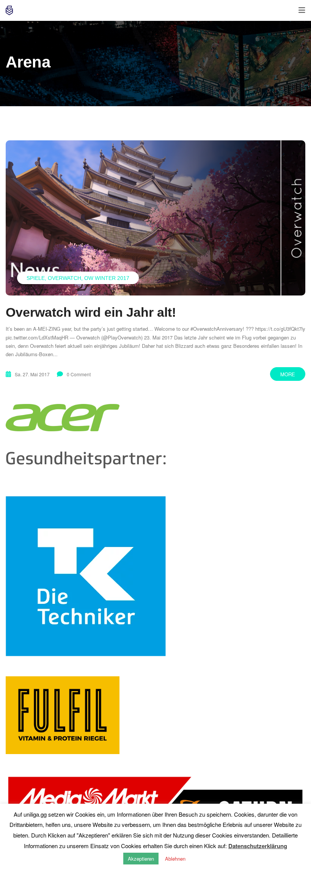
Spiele (36, 278)
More (287, 374)
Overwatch (64, 278)
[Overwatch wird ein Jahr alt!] (155, 217)
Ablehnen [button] (175, 858)
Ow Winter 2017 (106, 278)
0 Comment (79, 374)
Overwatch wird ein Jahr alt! (91, 312)
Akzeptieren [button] (141, 858)
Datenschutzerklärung (257, 846)
